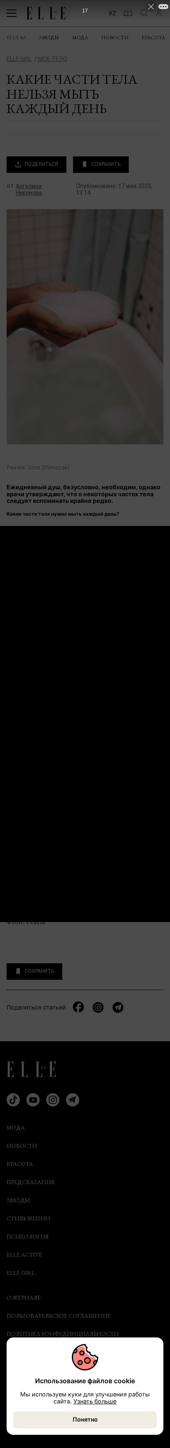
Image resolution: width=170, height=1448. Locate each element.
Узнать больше (94, 1401)
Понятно (85, 1419)
